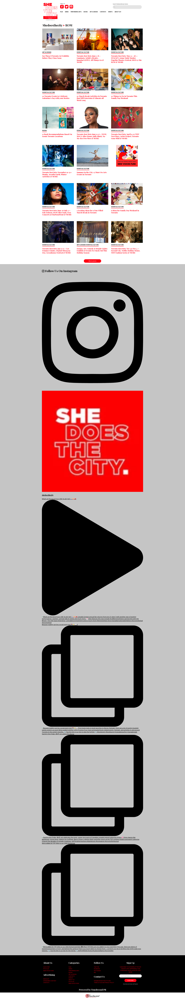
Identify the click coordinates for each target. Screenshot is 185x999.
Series (67, 12)
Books (86, 12)
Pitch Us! (46, 969)
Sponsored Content (49, 981)
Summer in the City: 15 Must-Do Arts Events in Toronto (92, 173)
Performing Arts (76, 12)
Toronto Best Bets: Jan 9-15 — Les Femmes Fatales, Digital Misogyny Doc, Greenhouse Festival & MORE (56, 250)
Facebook (97, 969)
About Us (118, 12)
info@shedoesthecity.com (102, 981)
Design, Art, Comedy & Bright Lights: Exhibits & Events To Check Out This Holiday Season (92, 250)
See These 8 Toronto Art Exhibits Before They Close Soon (55, 57)
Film (61, 12)
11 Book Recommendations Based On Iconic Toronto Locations (57, 135)
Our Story (46, 967)
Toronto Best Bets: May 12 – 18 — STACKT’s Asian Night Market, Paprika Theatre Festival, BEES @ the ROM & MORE (126, 59)
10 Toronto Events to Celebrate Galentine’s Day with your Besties (55, 97)
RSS (95, 972)
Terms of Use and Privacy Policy (104, 982)
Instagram (97, 970)
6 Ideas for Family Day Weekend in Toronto (125, 211)
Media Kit (46, 979)
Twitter (96, 967)
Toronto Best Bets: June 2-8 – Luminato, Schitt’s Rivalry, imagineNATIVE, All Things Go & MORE (90, 59)
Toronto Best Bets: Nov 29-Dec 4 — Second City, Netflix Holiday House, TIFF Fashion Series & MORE (125, 250)
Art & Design (94, 12)
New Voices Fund (48, 970)
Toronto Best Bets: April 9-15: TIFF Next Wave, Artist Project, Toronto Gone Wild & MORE (125, 136)
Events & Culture (83, 52)
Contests (103, 12)
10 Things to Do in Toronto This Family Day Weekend (124, 97)
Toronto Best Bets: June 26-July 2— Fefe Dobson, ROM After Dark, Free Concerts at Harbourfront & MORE (56, 212)
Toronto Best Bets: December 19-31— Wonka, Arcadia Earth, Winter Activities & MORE (57, 174)
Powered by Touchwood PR (92, 989)
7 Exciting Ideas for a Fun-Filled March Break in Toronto (90, 211)
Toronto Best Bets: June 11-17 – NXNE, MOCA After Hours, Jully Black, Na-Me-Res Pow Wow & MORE (92, 136)
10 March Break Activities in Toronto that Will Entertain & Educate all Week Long (92, 98)
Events (110, 12)
